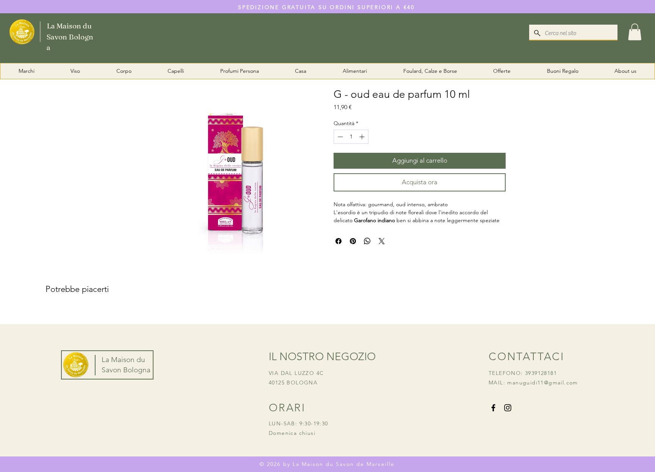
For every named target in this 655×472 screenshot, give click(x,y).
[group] (327, 313)
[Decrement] (339, 136)
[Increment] (362, 136)
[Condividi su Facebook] (338, 241)
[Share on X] (381, 241)
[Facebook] (493, 407)
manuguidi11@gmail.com (542, 382)
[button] (635, 32)
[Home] (53, 31)
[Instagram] (507, 407)
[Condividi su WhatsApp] (367, 241)
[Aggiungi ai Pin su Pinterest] (352, 241)
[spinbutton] (351, 136)
